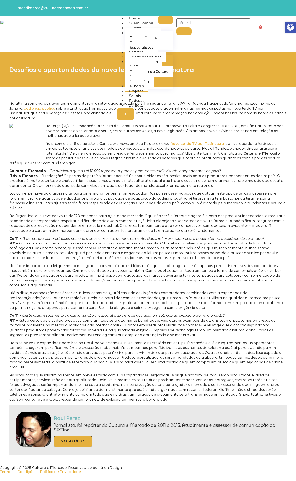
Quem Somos (141, 23)
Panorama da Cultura (149, 72)
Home (134, 18)
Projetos (136, 91)
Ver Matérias (73, 441)
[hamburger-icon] (165, 20)
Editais (135, 96)
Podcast (136, 101)
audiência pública (39, 108)
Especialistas (141, 47)
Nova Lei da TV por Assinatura (197, 144)
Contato (136, 106)
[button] (290, 27)
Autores (137, 86)
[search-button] (184, 31)
